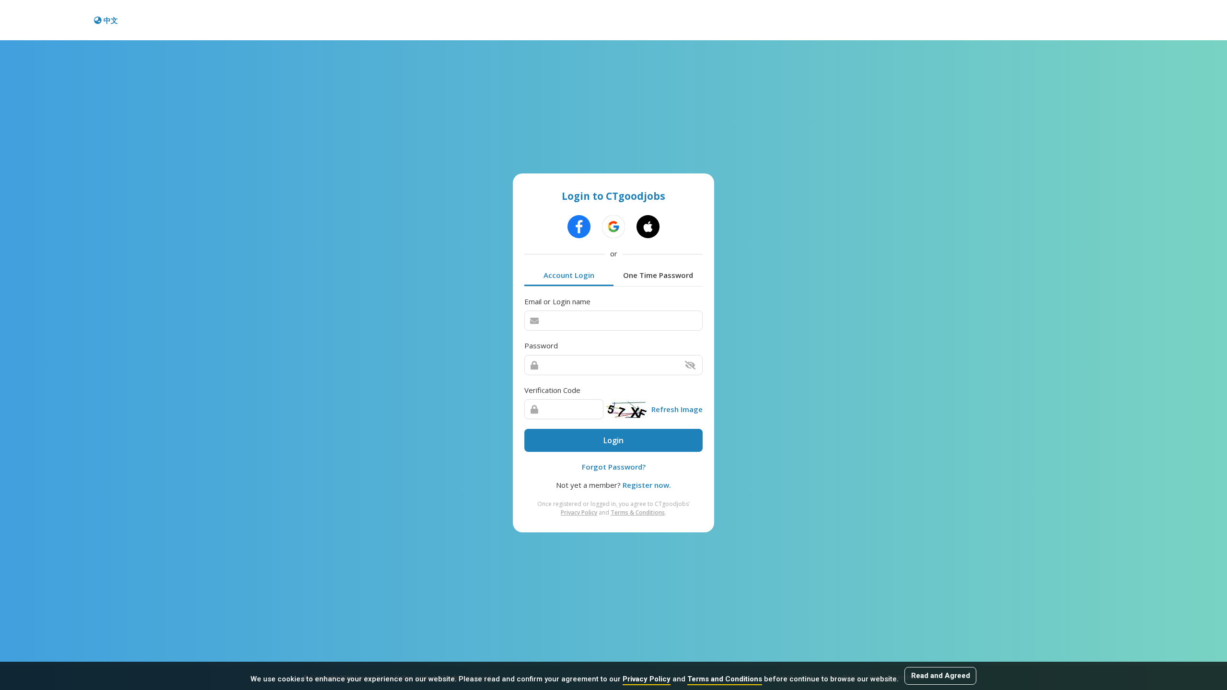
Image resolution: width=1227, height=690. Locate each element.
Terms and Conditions (724, 679)
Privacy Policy (647, 679)
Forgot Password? (614, 467)
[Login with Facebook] (578, 226)
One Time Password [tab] (658, 275)
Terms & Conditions (638, 512)
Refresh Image (677, 409)
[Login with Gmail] (613, 226)
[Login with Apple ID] (648, 226)
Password (541, 345)
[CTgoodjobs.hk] (48, 20)
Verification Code (552, 390)
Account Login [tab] (569, 275)
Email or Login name (557, 301)
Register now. (647, 485)
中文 (111, 20)
